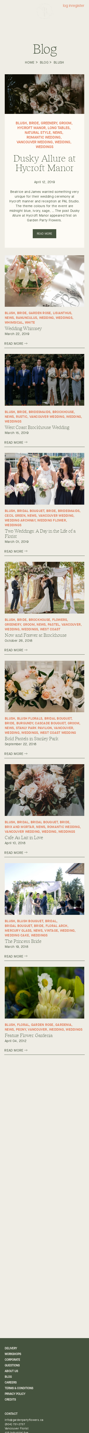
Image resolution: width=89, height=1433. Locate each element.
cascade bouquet (50, 723)
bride (34, 123)
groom (65, 123)
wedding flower (51, 520)
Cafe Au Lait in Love (24, 837)
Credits (10, 1399)
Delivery (11, 1348)
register (78, 6)
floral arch (56, 925)
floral (23, 1024)
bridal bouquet (30, 510)
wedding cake (17, 935)
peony (21, 1029)
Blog (44, 62)
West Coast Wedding (58, 732)
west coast (50, 629)
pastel (54, 624)
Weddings (44, 146)
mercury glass (18, 930)
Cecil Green (15, 515)
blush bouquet (30, 921)
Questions (12, 1365)
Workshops (13, 1354)
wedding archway (20, 520)
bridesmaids (40, 411)
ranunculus (26, 317)
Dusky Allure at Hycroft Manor (44, 162)
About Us (11, 1371)
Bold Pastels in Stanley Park (31, 738)
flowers (59, 619)
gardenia (63, 1024)
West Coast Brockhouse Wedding (37, 427)
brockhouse (63, 411)
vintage (51, 930)
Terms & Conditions (19, 1388)
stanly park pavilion (34, 728)
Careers (11, 1382)
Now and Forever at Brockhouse (36, 635)
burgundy (24, 723)
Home (29, 62)
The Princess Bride (23, 941)
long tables (59, 127)
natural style (38, 132)
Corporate (12, 1360)
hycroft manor (31, 127)
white (30, 322)
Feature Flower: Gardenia (28, 1035)
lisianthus (62, 313)
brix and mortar (19, 826)
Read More (44, 234)
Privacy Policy (15, 1394)
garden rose (40, 313)
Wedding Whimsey (23, 328)
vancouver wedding (35, 142)
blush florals (29, 718)
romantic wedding (44, 137)
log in (67, 6)
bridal (23, 822)
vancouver (71, 624)
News (57, 132)
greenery (49, 123)
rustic (22, 416)
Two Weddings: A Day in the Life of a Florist (40, 533)
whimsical (14, 322)
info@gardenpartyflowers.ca (24, 1420)
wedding (62, 142)
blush (59, 62)
